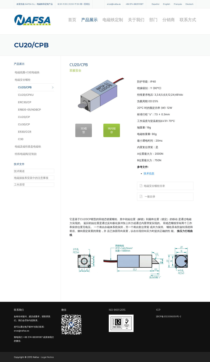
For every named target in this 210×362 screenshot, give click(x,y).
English (166, 4)
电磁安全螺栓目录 (154, 185)
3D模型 (84, 130)
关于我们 (136, 19)
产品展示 (89, 19)
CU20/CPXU (26, 94)
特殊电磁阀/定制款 (26, 153)
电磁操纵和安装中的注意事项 (31, 177)
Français (178, 4)
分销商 (168, 19)
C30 (20, 139)
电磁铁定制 (113, 19)
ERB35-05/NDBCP (29, 109)
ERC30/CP (24, 102)
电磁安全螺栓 (23, 79)
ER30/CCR (24, 131)
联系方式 (188, 19)
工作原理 (19, 184)
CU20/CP (24, 117)
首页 (72, 19)
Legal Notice (47, 357)
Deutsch (189, 4)
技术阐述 (19, 171)
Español (155, 4)
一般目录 (149, 196)
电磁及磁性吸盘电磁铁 (28, 146)
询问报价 (112, 130)
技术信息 (149, 173)
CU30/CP (24, 124)
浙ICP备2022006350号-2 (168, 316)
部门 (153, 19)
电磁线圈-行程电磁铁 (27, 72)
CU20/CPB (25, 87)
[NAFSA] (33, 19)
